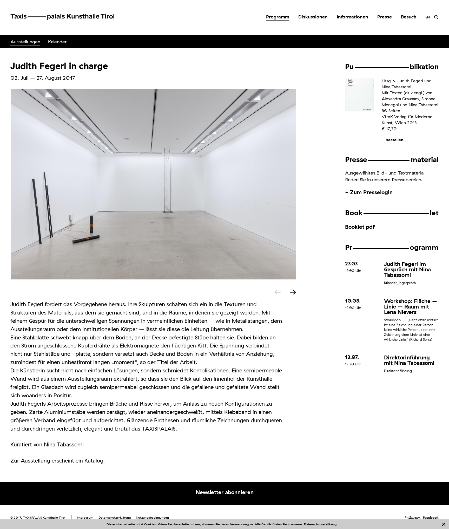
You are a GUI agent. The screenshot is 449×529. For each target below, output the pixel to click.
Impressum (85, 517)
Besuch (408, 17)
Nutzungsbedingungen (152, 517)
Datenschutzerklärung (320, 524)
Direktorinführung (398, 371)
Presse (384, 17)
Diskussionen (313, 17)
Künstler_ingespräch (400, 283)
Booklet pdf (360, 226)
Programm (277, 17)
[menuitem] (277, 17)
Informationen (352, 17)
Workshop (392, 320)
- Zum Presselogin (369, 192)
